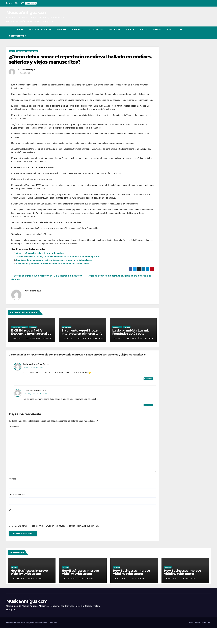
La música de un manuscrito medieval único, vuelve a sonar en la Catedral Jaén (54, 260)
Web (11, 510)
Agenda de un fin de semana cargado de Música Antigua (120, 275)
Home (191, 623)
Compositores (17, 36)
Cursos (130, 29)
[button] (204, 33)
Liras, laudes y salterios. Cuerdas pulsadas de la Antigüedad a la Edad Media (52, 263)
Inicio (20, 29)
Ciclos (144, 29)
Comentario (14, 427)
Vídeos (157, 29)
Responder (148, 378)
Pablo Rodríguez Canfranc (38, 338)
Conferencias (32, 51)
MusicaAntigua (28, 70)
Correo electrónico (17, 494)
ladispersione (35, 578)
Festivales (114, 29)
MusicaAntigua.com (26, 12)
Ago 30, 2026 (18, 578)
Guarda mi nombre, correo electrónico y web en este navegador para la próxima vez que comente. (55, 526)
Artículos (78, 29)
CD (180, 29)
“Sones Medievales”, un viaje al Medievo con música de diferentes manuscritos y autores (58, 257)
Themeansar (52, 623)
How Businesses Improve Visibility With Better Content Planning (29, 574)
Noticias (61, 29)
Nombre (12, 479)
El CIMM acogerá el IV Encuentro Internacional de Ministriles (31, 334)
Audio (170, 29)
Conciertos (96, 29)
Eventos (33, 327)
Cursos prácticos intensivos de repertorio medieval (40, 253)
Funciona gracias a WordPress (17, 623)
